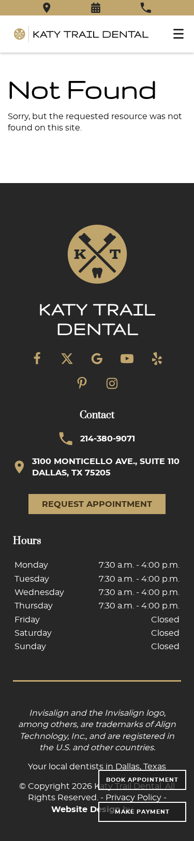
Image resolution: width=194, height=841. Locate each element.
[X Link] (67, 359)
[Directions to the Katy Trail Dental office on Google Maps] (47, 8)
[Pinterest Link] (82, 383)
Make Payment (142, 812)
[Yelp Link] (157, 359)
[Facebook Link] (37, 359)
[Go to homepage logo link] (97, 281)
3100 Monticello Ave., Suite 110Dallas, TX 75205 (106, 467)
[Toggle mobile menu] (178, 34)
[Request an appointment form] (95, 8)
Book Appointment (142, 780)
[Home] (81, 34)
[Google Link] (97, 359)
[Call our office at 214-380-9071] (145, 8)
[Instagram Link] (112, 383)
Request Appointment (97, 504)
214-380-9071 (107, 439)
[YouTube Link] (127, 359)
